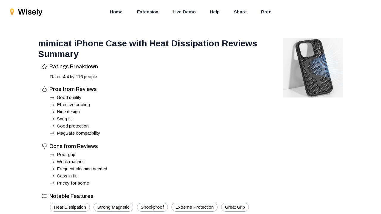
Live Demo (184, 11)
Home (116, 11)
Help (215, 11)
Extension (147, 11)
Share (240, 11)
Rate (266, 11)
